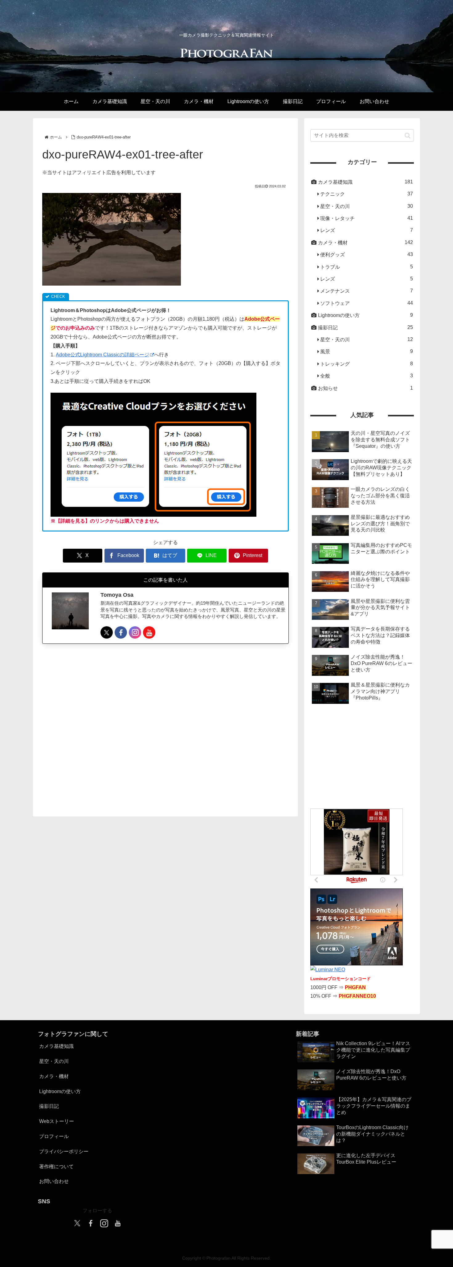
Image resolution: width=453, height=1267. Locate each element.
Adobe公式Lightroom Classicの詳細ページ (102, 354)
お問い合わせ (54, 1181)
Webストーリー (56, 1121)
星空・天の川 (54, 1061)
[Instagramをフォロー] (135, 632)
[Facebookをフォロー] (121, 632)
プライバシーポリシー (63, 1151)
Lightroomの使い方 (60, 1091)
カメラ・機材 (54, 1076)
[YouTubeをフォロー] (149, 632)
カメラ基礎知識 (56, 1046)
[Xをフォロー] (106, 632)
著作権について (56, 1166)
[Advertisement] (165, 724)
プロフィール (54, 1136)
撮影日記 (49, 1106)
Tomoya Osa (116, 595)
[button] (407, 135)
